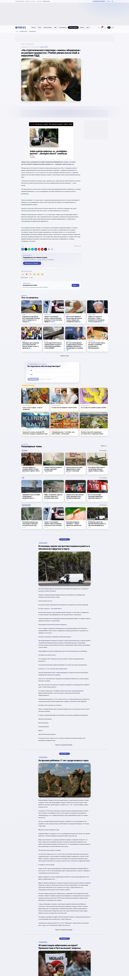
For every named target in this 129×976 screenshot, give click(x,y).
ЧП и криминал (62, 27)
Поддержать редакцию (99, 1)
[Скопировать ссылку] (52, 249)
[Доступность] (112, 1)
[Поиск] (98, 27)
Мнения (82, 27)
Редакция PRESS (44, 47)
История (24, 450)
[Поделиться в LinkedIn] (35, 249)
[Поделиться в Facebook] (22, 249)
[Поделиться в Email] (48, 249)
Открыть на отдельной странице (64, 744)
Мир (55, 27)
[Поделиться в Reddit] (39, 249)
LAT (112, 27)
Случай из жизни (23, 31)
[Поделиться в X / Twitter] (25, 249)
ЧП (23, 477)
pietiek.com (70, 164)
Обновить (104, 445)
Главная (33, 27)
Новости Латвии (48, 27)
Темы (17, 31)
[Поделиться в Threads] (45, 249)
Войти (108, 1)
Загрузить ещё (64, 355)
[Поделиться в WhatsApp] (29, 249)
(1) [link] (51, 321)
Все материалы (103, 450)
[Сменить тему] (105, 27)
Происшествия (32, 31)
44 (23, 246)
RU (109, 27)
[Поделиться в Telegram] (32, 249)
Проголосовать (33, 379)
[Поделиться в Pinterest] (42, 249)
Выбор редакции (73, 27)
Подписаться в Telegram (32, 263)
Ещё (88, 27)
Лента (39, 27)
